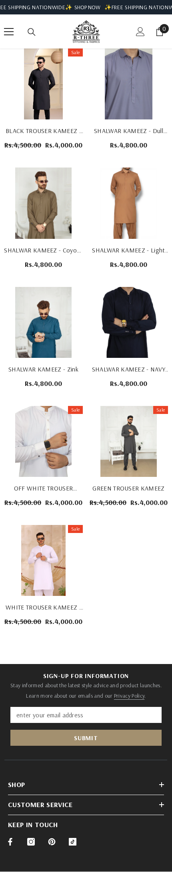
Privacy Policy (129, 695)
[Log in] (140, 31)
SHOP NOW (87, 7)
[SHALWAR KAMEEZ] (128, 83)
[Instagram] (31, 841)
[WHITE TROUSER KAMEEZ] (43, 560)
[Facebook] (10, 841)
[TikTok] (72, 841)
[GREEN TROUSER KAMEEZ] (128, 441)
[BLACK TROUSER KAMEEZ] (43, 83)
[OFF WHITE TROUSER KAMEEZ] (43, 441)
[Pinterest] (51, 841)
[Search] (31, 32)
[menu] (9, 31)
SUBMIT (86, 738)
